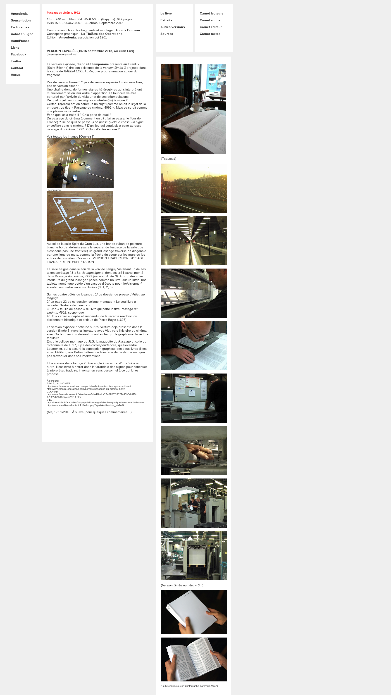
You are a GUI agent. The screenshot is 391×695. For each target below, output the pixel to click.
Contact (17, 68)
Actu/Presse (20, 41)
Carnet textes (210, 34)
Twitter (16, 61)
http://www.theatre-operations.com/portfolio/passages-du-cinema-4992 (85, 389)
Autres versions (172, 27)
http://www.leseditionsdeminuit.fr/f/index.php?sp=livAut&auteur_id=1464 (85, 405)
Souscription (21, 20)
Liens (15, 47)
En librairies (20, 27)
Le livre (166, 13)
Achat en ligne (22, 34)
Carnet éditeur (211, 27)
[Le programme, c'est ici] (61, 54)
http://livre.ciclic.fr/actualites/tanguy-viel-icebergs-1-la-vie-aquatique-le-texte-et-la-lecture (95, 402)
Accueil (16, 74)
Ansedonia (19, 13)
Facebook (18, 54)
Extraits (166, 20)
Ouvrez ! (86, 136)
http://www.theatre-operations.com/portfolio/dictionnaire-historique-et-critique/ (89, 386)
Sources (166, 34)
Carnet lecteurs (211, 13)
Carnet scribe (210, 20)
